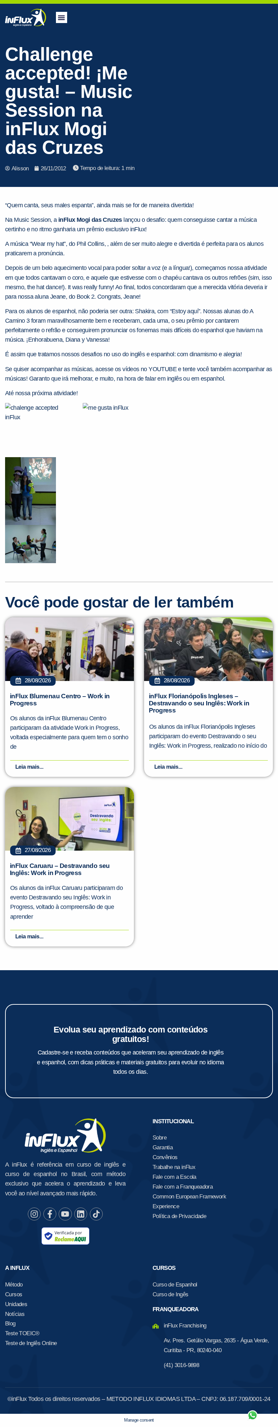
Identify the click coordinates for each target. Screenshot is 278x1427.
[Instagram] (34, 1214)
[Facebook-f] (49, 1214)
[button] (61, 17)
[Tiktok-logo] (96, 1214)
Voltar (173, 1399)
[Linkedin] (80, 1214)
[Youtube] (65, 1214)
